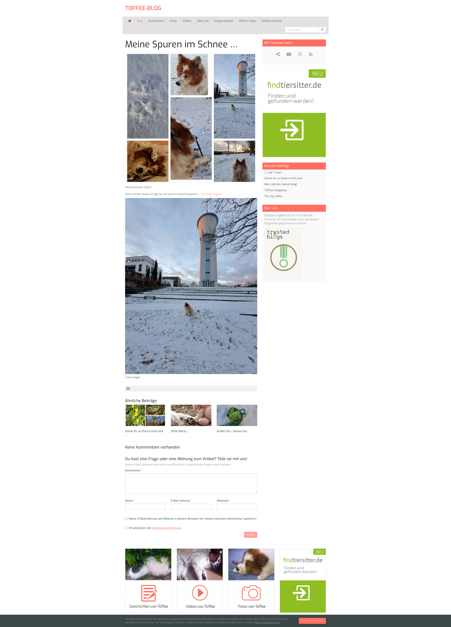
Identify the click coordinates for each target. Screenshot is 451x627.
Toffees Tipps (247, 21)
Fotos (173, 21)
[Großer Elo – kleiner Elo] (237, 415)
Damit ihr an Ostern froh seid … (144, 432)
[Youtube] (289, 54)
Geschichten (156, 21)
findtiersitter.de (272, 21)
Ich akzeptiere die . (155, 528)
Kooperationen (223, 21)
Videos (187, 21)
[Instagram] (299, 54)
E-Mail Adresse (181, 501)
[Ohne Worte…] (191, 415)
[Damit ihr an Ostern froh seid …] (145, 415)
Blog (140, 21)
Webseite (223, 501)
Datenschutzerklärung (166, 528)
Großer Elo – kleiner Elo (232, 431)
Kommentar (133, 470)
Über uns (203, 21)
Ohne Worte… (180, 431)
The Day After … (275, 196)
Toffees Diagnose (275, 190)
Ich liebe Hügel (211, 194)
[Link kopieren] (278, 54)
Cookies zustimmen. (312, 620)
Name (129, 501)
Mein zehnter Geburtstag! (280, 184)
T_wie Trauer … (274, 172)
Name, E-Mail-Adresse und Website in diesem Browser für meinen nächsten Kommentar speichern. (193, 519)
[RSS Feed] (310, 54)
